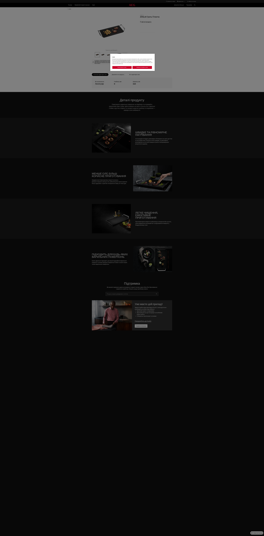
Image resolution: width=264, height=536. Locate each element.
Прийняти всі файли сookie (142, 67)
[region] (132, 62)
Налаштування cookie (122, 67)
